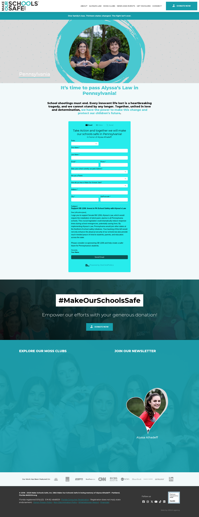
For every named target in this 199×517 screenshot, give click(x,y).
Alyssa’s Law (95, 6)
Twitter (152, 502)
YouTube (156, 502)
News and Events (126, 6)
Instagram (148, 502)
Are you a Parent (76, 175)
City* (73, 196)
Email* (73, 162)
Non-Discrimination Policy (65, 502)
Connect (157, 6)
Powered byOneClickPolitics (102, 265)
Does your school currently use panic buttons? (86, 169)
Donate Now (183, 6)
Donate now (101, 327)
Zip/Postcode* (105, 196)
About (84, 6)
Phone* (103, 162)
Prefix (73, 140)
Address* (74, 189)
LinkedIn (164, 502)
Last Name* (75, 154)
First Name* (75, 147)
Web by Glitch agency (170, 510)
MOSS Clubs (109, 6)
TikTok (160, 502)
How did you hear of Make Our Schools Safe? (86, 182)
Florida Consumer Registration (75, 500)
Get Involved (144, 6)
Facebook (143, 502)
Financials (104, 502)
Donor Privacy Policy (42, 502)
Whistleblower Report (88, 502)
